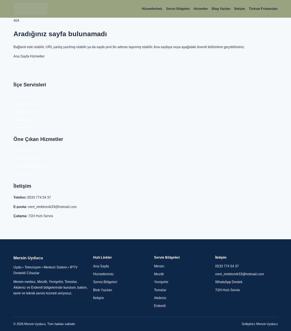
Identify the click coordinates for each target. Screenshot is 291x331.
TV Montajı (21, 174)
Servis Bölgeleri (178, 8)
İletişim (239, 8)
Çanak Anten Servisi (28, 158)
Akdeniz (160, 298)
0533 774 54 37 (39, 197)
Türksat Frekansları (263, 8)
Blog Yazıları (221, 8)
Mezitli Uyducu (24, 96)
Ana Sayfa (21, 56)
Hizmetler (201, 8)
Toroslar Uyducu (25, 112)
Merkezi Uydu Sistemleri (31, 166)
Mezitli (159, 274)
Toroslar (160, 290)
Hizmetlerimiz (152, 8)
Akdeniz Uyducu (25, 120)
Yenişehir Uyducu (26, 104)
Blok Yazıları (102, 290)
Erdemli (160, 306)
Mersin (159, 266)
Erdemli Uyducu (25, 128)
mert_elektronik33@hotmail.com (52, 207)
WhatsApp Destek (228, 282)
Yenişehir (161, 282)
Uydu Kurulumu (25, 151)
